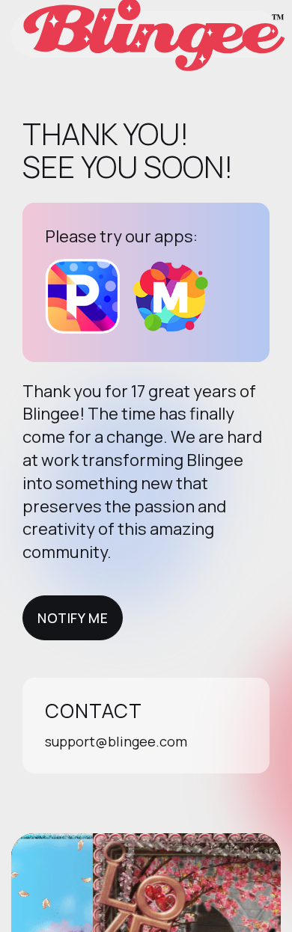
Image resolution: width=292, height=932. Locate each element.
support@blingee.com (116, 741)
